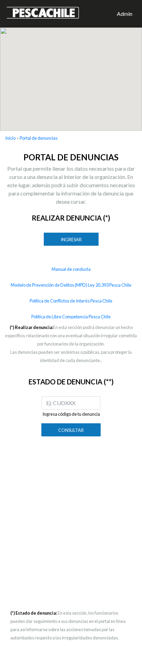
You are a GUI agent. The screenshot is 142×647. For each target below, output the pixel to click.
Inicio (10, 138)
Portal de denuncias (39, 138)
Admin (124, 13)
